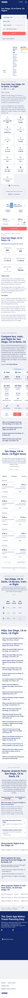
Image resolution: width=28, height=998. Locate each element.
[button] (8, 25)
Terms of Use (11, 983)
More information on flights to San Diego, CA (13, 877)
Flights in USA (16, 907)
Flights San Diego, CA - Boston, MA (11, 897)
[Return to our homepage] (4, 2)
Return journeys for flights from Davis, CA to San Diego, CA (13, 870)
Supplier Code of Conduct (8, 989)
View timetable (7, 271)
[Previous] (3, 602)
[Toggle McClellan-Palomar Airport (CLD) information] (25, 832)
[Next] (24, 205)
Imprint (3, 983)
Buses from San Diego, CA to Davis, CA (12, 874)
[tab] (8, 210)
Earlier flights (7, 562)
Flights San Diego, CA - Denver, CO (10, 850)
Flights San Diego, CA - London (9, 894)
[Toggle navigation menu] (26, 2)
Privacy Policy (5, 986)
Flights (8, 907)
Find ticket (7, 252)
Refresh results (13, 469)
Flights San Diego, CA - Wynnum (10, 901)
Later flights (21, 562)
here (14, 569)
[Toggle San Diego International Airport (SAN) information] (25, 823)
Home (3, 907)
